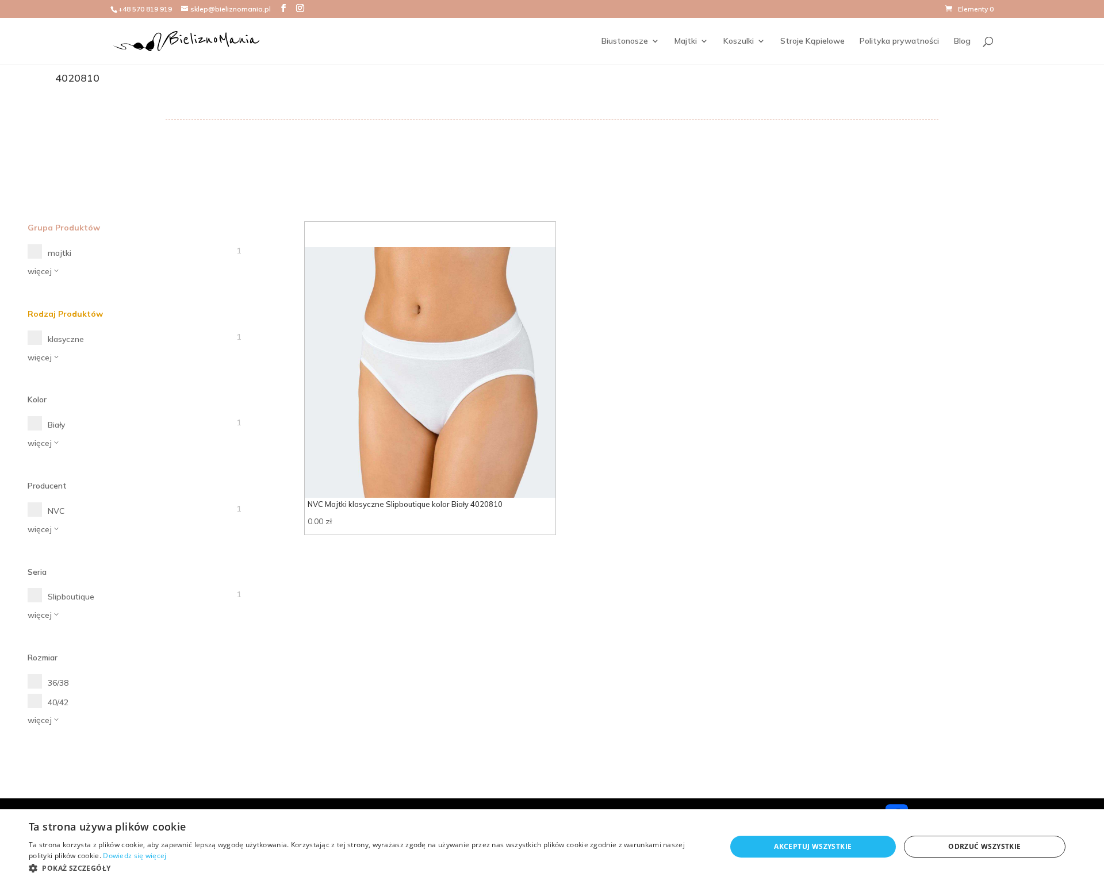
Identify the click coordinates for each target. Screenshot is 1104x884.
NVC (56, 511)
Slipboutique (71, 596)
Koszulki (738, 41)
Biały (56, 425)
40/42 (58, 702)
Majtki (685, 41)
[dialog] (552, 846)
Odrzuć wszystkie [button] (984, 846)
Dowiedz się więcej (134, 855)
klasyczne (66, 339)
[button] (367, 868)
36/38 (58, 683)
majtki (59, 253)
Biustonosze (624, 41)
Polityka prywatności (899, 41)
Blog (962, 41)
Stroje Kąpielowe (812, 41)
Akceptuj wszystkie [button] (813, 846)
